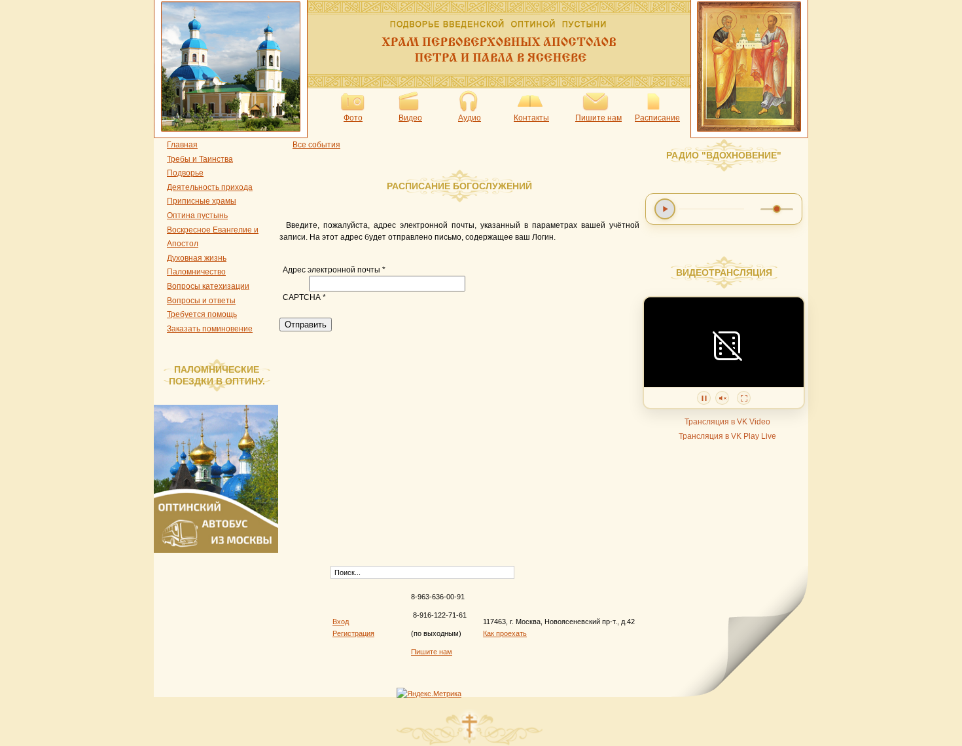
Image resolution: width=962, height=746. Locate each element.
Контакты (531, 117)
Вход (340, 621)
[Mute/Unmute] (722, 398)
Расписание (657, 117)
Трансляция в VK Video (727, 421)
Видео (410, 117)
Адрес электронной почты (334, 269)
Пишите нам (598, 117)
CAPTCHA (304, 297)
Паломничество (196, 271)
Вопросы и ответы (201, 300)
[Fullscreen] (744, 398)
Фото (353, 117)
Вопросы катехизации (208, 286)
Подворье (185, 172)
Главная (182, 144)
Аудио (469, 117)
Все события (316, 144)
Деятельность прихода (210, 187)
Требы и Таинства (200, 159)
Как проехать (505, 633)
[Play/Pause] (704, 398)
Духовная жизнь (196, 258)
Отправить (306, 324)
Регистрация (353, 633)
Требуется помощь (202, 314)
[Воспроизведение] (664, 208)
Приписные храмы (201, 201)
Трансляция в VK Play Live (727, 436)
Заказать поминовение (210, 328)
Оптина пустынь (197, 215)
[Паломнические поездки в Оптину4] (219, 550)
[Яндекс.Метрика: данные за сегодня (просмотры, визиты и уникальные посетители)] (429, 693)
